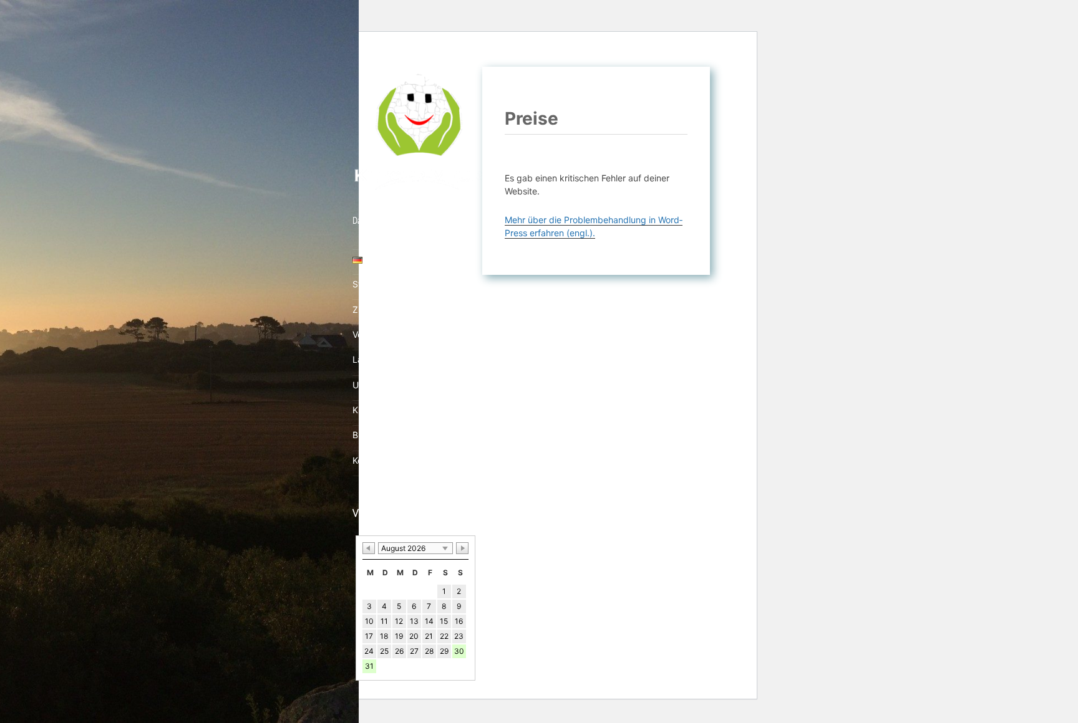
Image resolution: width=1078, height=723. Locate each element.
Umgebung (375, 385)
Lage (362, 359)
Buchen (367, 434)
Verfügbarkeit (380, 334)
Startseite (372, 284)
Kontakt (368, 460)
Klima (363, 410)
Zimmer (367, 309)
